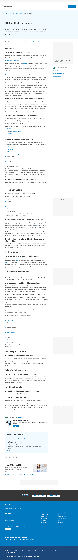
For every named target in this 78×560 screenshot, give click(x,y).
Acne (8, 325)
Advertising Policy (21, 550)
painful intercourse (22, 154)
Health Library (11, 13)
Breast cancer (10, 133)
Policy (62, 61)
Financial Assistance (44, 512)
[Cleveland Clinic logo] (9, 417)
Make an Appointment (57, 75)
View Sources (10, 450)
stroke (17, 260)
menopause (16, 60)
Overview (13, 41)
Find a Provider (21, 6)
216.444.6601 (25, 496)
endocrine (25, 63)
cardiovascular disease (16, 131)
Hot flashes (9, 146)
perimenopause (8, 60)
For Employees (60, 522)
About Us (59, 509)
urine (37, 225)
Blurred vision (10, 320)
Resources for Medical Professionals (64, 524)
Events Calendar (43, 510)
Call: (8, 556)
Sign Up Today (8, 529)
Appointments (72, 6)
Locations (59, 510)
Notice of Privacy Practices (59, 550)
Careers (59, 520)
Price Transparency (44, 518)
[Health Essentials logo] (19, 417)
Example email (45, 426)
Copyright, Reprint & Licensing (36, 550)
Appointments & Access (45, 507)
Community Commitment (62, 518)
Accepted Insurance (44, 509)
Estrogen (7, 74)
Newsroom (32, 539)
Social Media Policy (28, 550)
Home (6, 13)
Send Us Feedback (8, 550)
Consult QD (20, 539)
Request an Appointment (53, 495)
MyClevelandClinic (21, 541)
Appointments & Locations (39, 495)
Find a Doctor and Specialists (58, 73)
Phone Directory (43, 522)
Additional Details (19, 43)
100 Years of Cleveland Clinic (63, 507)
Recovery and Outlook (37, 41)
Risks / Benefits (28, 41)
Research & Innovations (62, 516)
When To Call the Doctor (9, 43)
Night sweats (10, 149)
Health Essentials (26, 539)
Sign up (15, 426)
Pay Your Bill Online (44, 516)
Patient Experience (61, 514)
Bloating (9, 339)
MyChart (26, 541)
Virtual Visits (43, 526)
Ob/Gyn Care (55, 70)
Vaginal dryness (10, 151)
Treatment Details (20, 41)
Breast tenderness (11, 332)
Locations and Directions (30, 6)
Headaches (9, 330)
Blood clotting (10, 128)
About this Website (15, 550)
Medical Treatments (19, 13)
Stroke (8, 136)
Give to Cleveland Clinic (45, 514)
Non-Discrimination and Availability (10, 552)
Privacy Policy (52, 550)
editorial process (26, 438)
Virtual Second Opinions (45, 524)
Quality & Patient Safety (62, 512)
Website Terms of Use (45, 550)
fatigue (16, 159)
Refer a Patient (43, 520)
